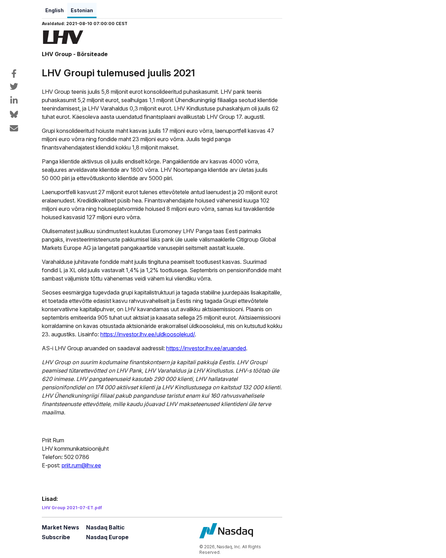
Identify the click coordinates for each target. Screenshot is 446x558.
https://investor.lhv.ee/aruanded (206, 348)
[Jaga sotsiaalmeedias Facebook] (14, 74)
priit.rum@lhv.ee (81, 465)
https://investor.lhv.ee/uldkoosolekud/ (147, 334)
